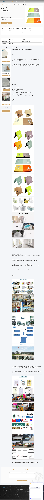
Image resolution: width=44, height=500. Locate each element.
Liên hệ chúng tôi (22, 1)
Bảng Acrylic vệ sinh (10, 4)
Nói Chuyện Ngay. (6, 23)
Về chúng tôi (16, 1)
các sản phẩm (5, 4)
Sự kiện (27, 1)
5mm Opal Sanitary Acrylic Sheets (34, 462)
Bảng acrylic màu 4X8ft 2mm (25, 462)
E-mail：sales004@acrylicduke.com (6, 490)
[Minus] (42, 483)
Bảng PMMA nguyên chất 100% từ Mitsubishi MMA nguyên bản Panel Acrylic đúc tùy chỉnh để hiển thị (5, 74)
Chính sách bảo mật (5, 499)
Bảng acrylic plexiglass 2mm (18, 462)
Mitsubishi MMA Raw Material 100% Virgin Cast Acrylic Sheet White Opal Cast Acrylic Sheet (6, 103)
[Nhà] (4, 1)
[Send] (42, 499)
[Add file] (30, 499)
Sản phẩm (11, 1)
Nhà (8, 1)
